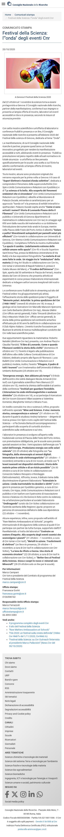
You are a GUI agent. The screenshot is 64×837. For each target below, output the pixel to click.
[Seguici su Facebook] (7, 794)
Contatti (9, 671)
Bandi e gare (11, 679)
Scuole (8, 735)
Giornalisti (10, 744)
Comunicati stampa (25, 14)
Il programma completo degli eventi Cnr (29, 623)
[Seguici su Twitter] (15, 794)
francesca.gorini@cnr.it (14, 593)
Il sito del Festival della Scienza (24, 626)
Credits (8, 718)
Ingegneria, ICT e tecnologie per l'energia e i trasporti (31, 778)
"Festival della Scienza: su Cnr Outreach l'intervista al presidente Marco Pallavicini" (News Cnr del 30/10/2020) (34, 642)
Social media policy (14, 801)
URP (7, 675)
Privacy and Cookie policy (18, 713)
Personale (10, 748)
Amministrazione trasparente (20, 692)
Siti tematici (11, 696)
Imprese (9, 731)
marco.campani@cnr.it (14, 582)
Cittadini (9, 727)
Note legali (10, 701)
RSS (7, 688)
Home (8, 14)
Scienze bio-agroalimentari (18, 770)
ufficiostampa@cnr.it (13, 611)
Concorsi (9, 684)
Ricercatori (10, 739)
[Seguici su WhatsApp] (40, 794)
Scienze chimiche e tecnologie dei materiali (26, 757)
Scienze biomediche (15, 774)
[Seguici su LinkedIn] (32, 794)
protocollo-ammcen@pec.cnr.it (32, 829)
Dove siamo (11, 667)
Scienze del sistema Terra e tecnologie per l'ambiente (31, 761)
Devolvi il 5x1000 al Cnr (46, 821)
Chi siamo (10, 662)
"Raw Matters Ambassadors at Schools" (29, 629)
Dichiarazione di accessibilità (19, 705)
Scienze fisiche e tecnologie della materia (25, 765)
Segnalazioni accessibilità (18, 709)
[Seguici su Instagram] (23, 794)
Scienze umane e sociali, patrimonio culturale (27, 782)
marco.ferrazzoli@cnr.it (14, 608)
